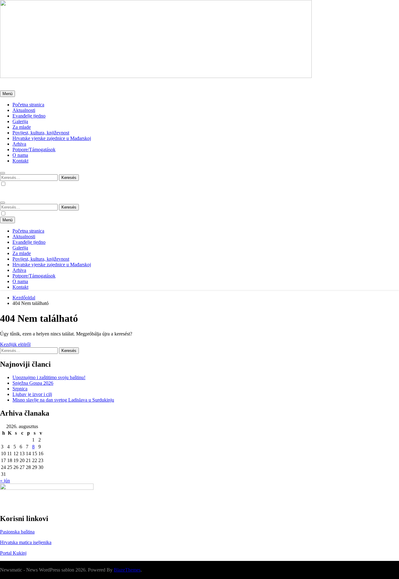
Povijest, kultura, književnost (40, 132)
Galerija (20, 121)
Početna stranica (28, 104)
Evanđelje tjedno (29, 115)
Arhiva (19, 144)
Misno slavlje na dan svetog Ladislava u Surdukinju (63, 400)
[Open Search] (2, 173)
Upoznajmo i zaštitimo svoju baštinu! (48, 377)
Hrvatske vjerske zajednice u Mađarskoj (51, 138)
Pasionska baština (17, 531)
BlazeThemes (127, 569)
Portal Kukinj (13, 553)
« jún (5, 480)
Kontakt (20, 160)
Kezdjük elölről (15, 344)
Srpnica (19, 388)
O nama (20, 155)
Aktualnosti (23, 110)
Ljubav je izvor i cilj (32, 394)
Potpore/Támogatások (33, 149)
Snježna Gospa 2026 (32, 383)
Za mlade (21, 127)
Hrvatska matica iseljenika (25, 542)
